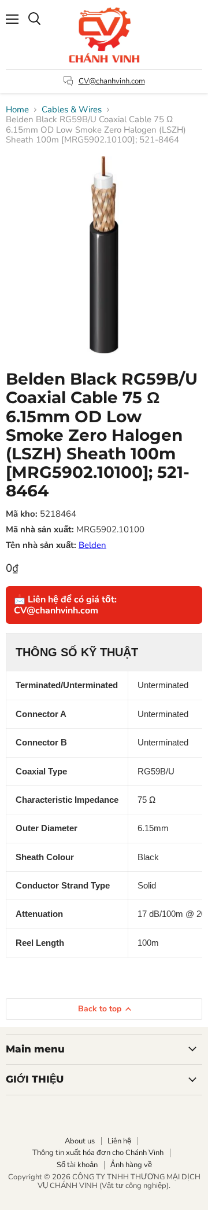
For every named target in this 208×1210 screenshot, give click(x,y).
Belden (92, 545)
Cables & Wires (72, 110)
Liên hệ (119, 1141)
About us (80, 1141)
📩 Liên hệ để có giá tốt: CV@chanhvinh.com (65, 604)
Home (17, 110)
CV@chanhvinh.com (112, 81)
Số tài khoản (77, 1165)
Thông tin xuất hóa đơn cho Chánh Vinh (98, 1152)
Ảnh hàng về (131, 1165)
